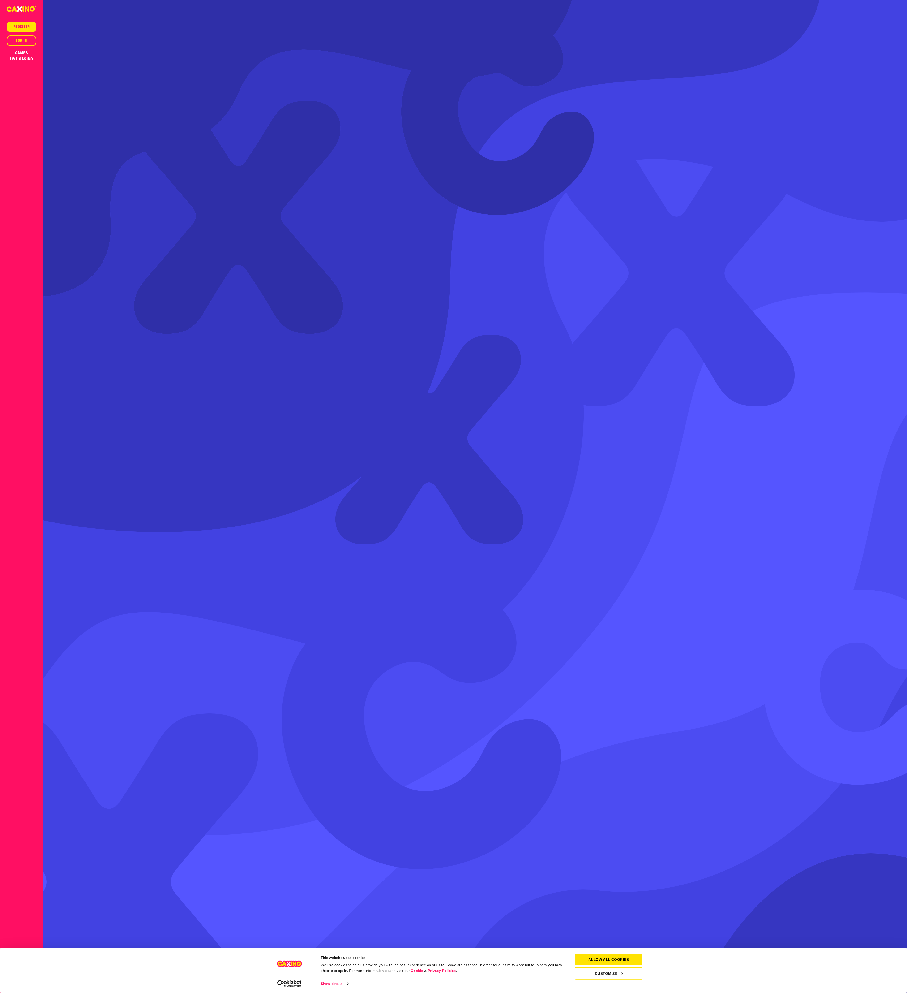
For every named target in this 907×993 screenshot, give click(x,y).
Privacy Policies (442, 971)
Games (21, 53)
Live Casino (21, 59)
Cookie (417, 971)
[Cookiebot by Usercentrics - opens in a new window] (289, 983)
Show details (331, 984)
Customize (606, 973)
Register (21, 26)
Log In (21, 40)
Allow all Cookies (608, 960)
